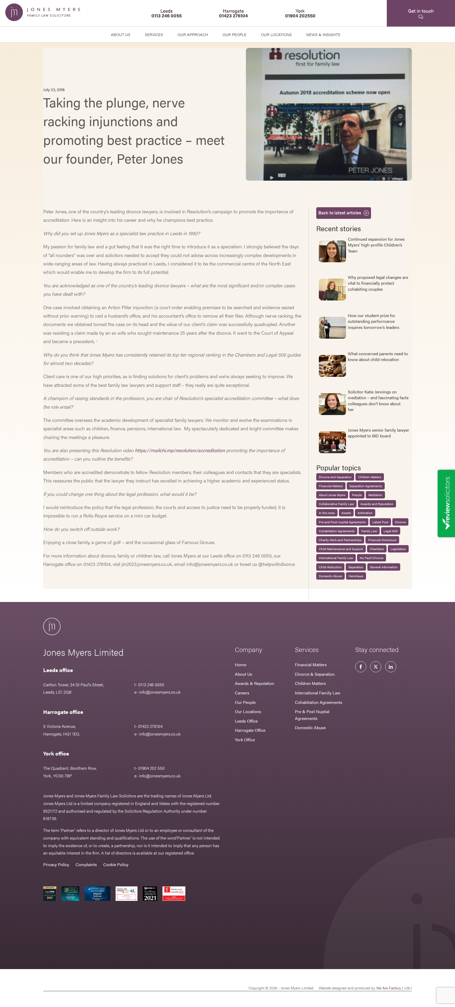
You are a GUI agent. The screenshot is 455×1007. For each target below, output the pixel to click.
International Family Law (336, 557)
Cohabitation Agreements (337, 531)
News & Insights (323, 34)
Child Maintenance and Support (341, 548)
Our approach (192, 34)
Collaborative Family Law (336, 503)
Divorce (400, 522)
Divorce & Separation (315, 674)
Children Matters (369, 477)
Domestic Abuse (330, 576)
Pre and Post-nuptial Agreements (342, 522)
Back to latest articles (339, 212)
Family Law (369, 531)
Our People (245, 702)
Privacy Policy (56, 864)
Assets (346, 512)
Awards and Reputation (376, 503)
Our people (234, 34)
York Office (245, 740)
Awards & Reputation (254, 683)
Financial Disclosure (382, 539)
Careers (242, 693)
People (357, 494)
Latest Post (380, 522)
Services (154, 34)
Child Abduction (330, 567)
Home (240, 665)
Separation (355, 567)
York (300, 13)
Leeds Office (246, 721)
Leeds (166, 13)
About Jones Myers (332, 494)
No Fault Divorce (371, 557)
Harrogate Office (250, 730)
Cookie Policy (115, 864)
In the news (327, 512)
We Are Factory (388, 987)
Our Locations (248, 711)
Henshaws (356, 576)
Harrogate (233, 13)
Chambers (377, 548)
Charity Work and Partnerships (340, 539)
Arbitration (365, 512)
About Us (120, 34)
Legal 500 (391, 531)
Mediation (375, 494)
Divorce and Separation (335, 477)
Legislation (398, 548)
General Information (384, 567)
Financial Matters (331, 485)
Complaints (86, 864)
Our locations (276, 34)
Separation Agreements (365, 485)
